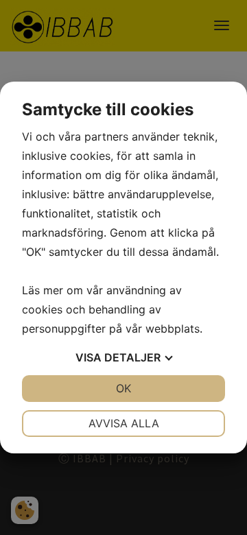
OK (123, 388)
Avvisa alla (124, 423)
